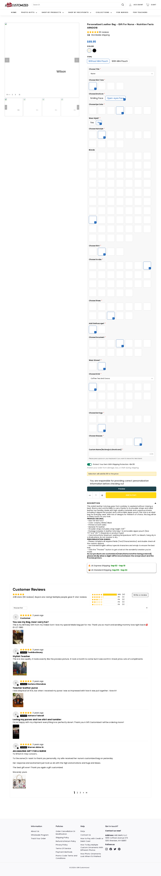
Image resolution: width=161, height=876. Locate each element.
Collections (103, 12)
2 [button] (77, 792)
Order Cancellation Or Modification (65, 832)
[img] (26, 615)
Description (93, 503)
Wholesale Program (40, 835)
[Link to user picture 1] (18, 637)
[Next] (76, 60)
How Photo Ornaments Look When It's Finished (90, 855)
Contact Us (85, 835)
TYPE (89, 57)
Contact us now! (113, 831)
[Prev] (7, 60)
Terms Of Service (63, 848)
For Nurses (122, 12)
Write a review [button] (140, 595)
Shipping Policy (62, 837)
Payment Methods (64, 852)
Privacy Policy (62, 844)
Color (90, 46)
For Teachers (140, 12)
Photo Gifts (28, 12)
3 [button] (80, 792)
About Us (35, 831)
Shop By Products (52, 12)
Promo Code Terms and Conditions (66, 857)
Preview (121, 489)
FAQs (82, 831)
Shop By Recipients (78, 12)
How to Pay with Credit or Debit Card (91, 839)
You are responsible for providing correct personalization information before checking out (119, 482)
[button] (93, 32)
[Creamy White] (89, 50)
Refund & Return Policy (66, 841)
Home (14, 12)
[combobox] (79, 4)
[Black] (94, 50)
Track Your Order (38, 838)
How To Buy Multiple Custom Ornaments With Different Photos (91, 847)
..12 (19, 95)
